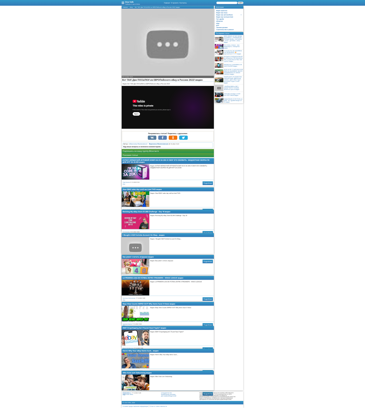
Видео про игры (221, 13)
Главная (167, 3)
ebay (124, 184)
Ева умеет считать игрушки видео (138, 257)
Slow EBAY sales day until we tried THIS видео (142, 189)
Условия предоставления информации (135, 406)
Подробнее (208, 183)
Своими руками (222, 27)
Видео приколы (221, 11)
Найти (240, 3)
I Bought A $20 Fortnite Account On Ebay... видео (144, 235)
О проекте (175, 3)
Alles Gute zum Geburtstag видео (137, 373)
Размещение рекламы (168, 394)
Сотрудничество (166, 393)
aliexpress (219, 21)
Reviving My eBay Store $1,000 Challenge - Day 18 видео (146, 211)
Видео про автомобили (224, 15)
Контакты (183, 3)
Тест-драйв (220, 19)
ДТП (217, 25)
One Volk (129, 2)
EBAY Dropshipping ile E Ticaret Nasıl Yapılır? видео (144, 328)
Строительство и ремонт (225, 29)
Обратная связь (128, 394)
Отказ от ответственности (158, 406)
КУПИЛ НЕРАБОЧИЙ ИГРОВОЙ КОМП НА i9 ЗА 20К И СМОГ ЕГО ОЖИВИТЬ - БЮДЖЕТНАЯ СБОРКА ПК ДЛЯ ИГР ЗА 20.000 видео (166, 161)
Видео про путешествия (224, 17)
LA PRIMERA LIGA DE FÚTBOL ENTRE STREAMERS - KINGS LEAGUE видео (153, 278)
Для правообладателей (168, 396)
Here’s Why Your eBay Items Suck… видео (141, 351)
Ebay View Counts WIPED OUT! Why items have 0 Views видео (149, 304)
